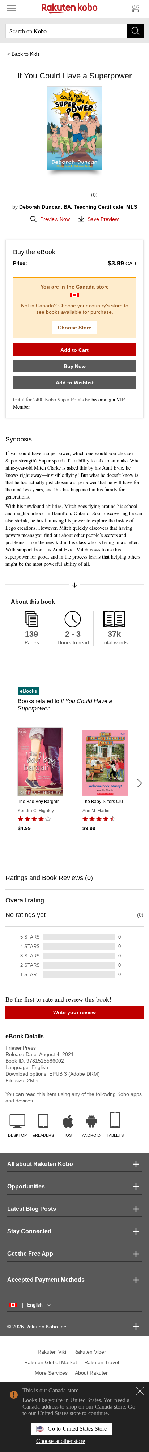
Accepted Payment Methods (46, 1280)
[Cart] (134, 8)
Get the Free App (30, 1254)
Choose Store (74, 327)
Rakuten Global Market (50, 1362)
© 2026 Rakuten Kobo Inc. (37, 1326)
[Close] (140, 1391)
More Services (51, 1373)
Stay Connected (29, 1231)
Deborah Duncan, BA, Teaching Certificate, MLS (78, 207)
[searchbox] (74, 31)
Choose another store (60, 1441)
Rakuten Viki (52, 1352)
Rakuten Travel (101, 1362)
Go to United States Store (77, 1429)
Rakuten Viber (89, 1352)
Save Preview (103, 219)
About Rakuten (92, 1373)
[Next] (139, 783)
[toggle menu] (11, 8)
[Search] (135, 31)
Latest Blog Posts (31, 1209)
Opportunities (26, 1186)
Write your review (74, 1012)
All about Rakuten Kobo (40, 1164)
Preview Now (55, 219)
